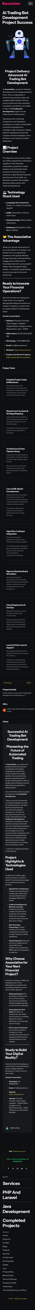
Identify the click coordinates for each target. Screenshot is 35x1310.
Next (29, 683)
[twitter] (13, 1168)
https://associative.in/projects (18, 357)
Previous (7, 683)
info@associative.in (19, 1151)
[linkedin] (22, 1168)
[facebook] (8, 1168)
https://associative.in (22, 350)
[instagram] (17, 1168)
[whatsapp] (26, 1168)
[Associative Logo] (11, 3)
